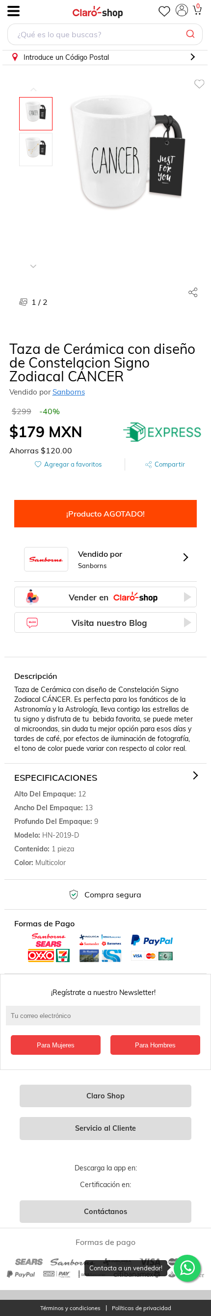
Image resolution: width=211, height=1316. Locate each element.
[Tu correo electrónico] (106, 1020)
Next (33, 258)
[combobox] (105, 35)
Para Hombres (155, 1045)
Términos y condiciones (70, 1308)
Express (162, 432)
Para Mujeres (56, 1045)
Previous (33, 82)
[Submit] (191, 34)
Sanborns (69, 392)
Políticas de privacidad (141, 1308)
